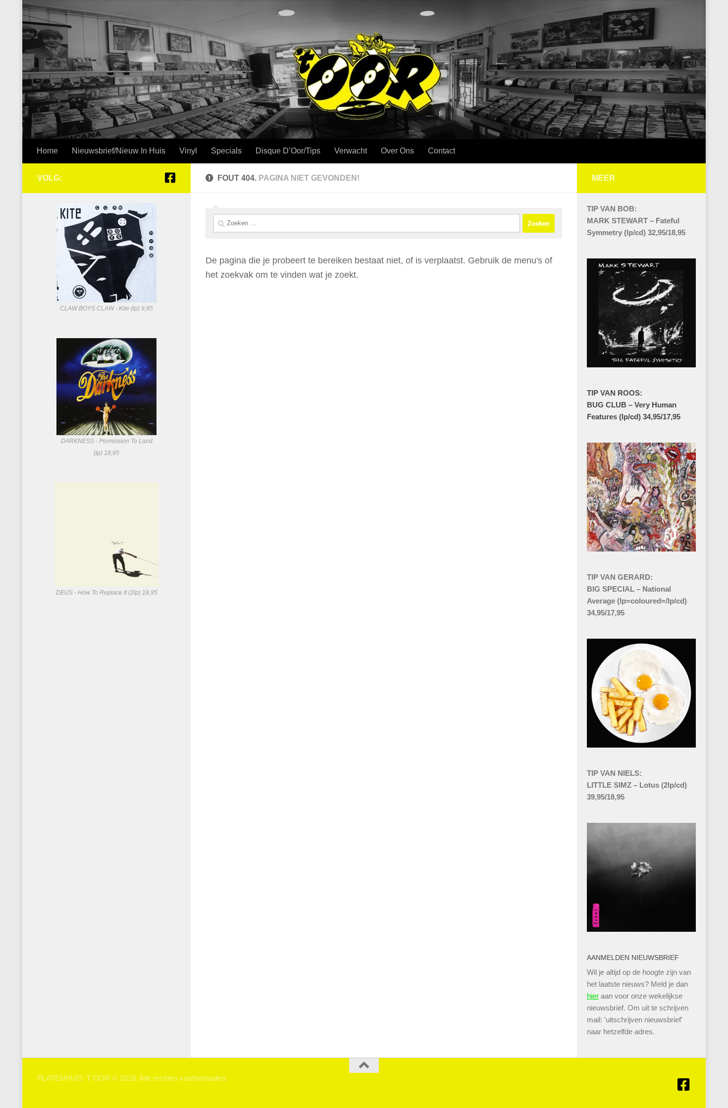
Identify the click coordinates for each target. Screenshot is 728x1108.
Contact (441, 151)
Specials (226, 151)
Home (47, 151)
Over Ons (397, 151)
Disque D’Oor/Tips (288, 151)
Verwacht (350, 151)
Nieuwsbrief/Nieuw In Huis (118, 151)
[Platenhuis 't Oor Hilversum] (170, 178)
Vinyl (188, 151)
